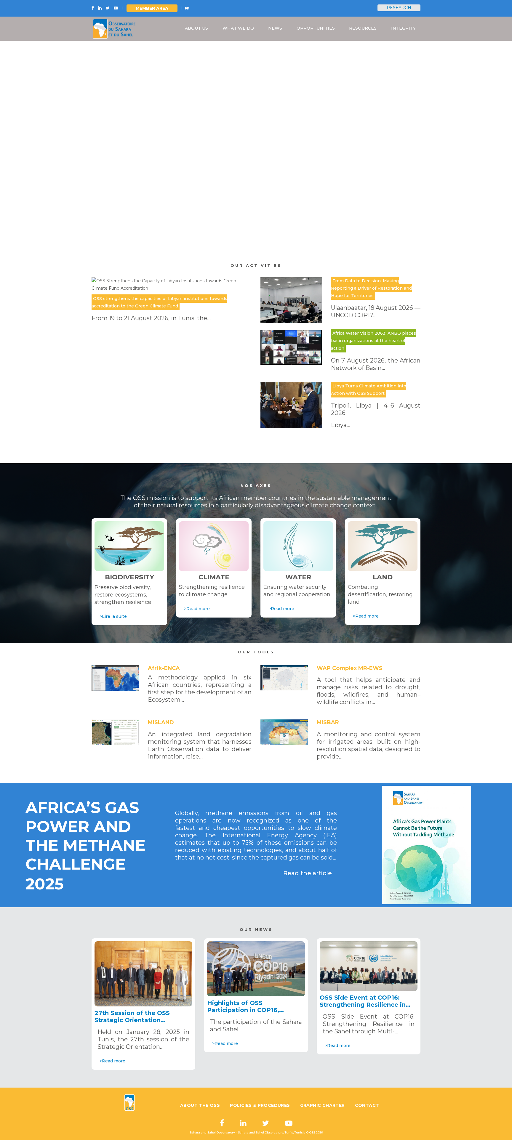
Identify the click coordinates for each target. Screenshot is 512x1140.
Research (399, 7)
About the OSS (200, 1105)
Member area (152, 8)
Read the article (307, 873)
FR (187, 8)
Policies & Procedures (260, 1105)
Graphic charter (322, 1105)
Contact (367, 1105)
